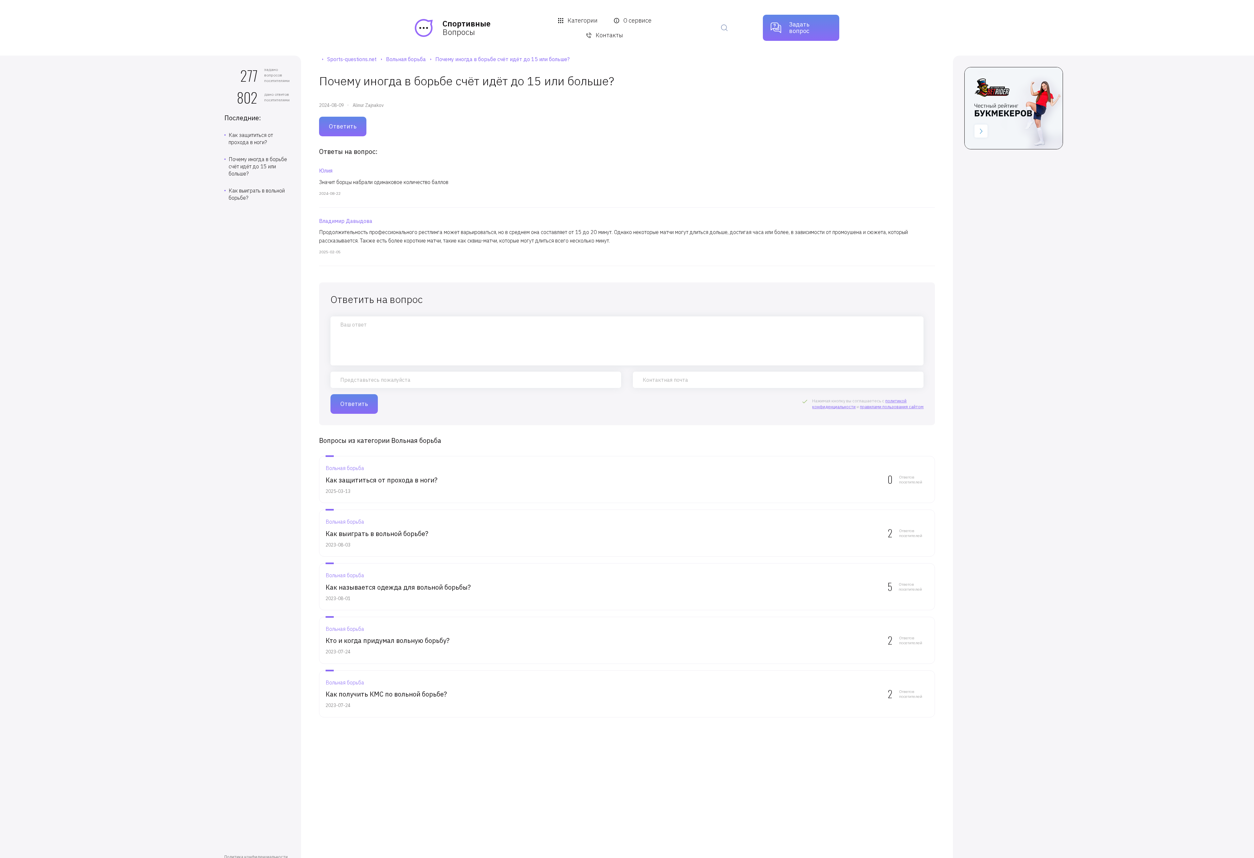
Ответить (343, 126)
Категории (583, 20)
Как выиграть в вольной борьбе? (257, 194)
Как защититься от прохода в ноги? (251, 138)
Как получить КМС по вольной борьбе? (386, 694)
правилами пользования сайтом (892, 407)
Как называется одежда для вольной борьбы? (398, 587)
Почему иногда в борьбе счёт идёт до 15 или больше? (258, 166)
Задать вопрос (799, 28)
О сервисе (637, 20)
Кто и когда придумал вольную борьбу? (387, 640)
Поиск (724, 28)
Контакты (609, 35)
